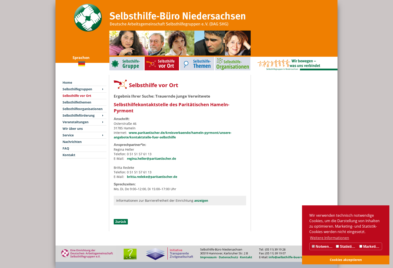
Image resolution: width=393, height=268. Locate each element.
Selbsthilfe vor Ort (151, 58)
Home (67, 82)
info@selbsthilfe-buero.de (288, 257)
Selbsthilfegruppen (116, 58)
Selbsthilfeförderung (79, 115)
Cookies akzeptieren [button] (346, 260)
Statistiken (348, 246)
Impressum (208, 257)
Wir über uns (73, 128)
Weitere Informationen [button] (329, 237)
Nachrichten (72, 142)
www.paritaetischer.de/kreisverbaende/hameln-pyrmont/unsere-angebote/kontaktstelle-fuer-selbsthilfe (173, 134)
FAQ (66, 148)
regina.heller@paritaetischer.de (151, 158)
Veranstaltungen (75, 122)
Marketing (371, 246)
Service (68, 135)
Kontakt (69, 155)
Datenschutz (228, 257)
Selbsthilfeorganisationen (224, 58)
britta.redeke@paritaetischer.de (152, 177)
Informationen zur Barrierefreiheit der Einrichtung (162, 200)
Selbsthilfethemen (186, 58)
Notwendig (324, 246)
